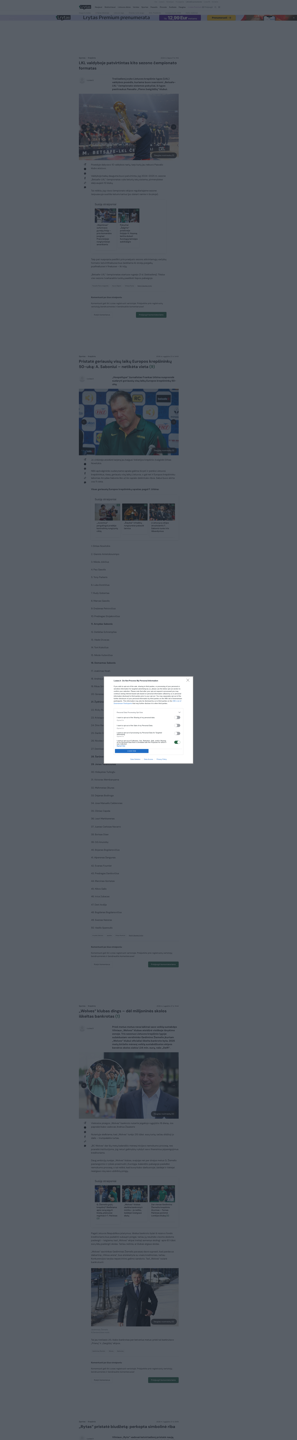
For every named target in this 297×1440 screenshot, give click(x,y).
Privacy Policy (162, 759)
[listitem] (148, 712)
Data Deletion (135, 759)
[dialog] (148, 720)
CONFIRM (132, 751)
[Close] (188, 681)
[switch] (177, 717)
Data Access (148, 759)
